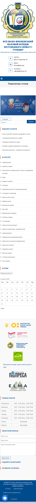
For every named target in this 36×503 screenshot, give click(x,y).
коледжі (13, 364)
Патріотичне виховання (9, 225)
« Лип (2, 308)
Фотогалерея (6, 261)
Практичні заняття (8, 245)
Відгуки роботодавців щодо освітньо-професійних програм (17, 172)
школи (24, 364)
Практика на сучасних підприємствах (13, 241)
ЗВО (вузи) (6, 364)
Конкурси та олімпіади (9, 193)
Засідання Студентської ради (11, 142)
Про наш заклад (7, 253)
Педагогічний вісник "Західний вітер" (13, 229)
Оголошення (6, 221)
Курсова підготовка (8, 197)
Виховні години (7, 166)
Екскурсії (5, 185)
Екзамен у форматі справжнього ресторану (15, 146)
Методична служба (8, 205)
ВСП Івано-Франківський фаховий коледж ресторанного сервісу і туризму (18, 45)
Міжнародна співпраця (9, 213)
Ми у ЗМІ (5, 209)
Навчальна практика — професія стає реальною (16, 150)
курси (19, 364)
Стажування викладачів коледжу (12, 138)
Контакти (14, 499)
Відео (4, 177)
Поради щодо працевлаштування (12, 237)
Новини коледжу (7, 217)
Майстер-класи (6, 201)
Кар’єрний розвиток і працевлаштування (14, 189)
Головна (7, 488)
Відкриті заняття (7, 181)
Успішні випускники (8, 257)
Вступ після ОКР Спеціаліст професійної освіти (16, 134)
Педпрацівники (7, 233)
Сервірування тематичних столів (7, 119)
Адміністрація (6, 162)
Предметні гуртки (7, 249)
